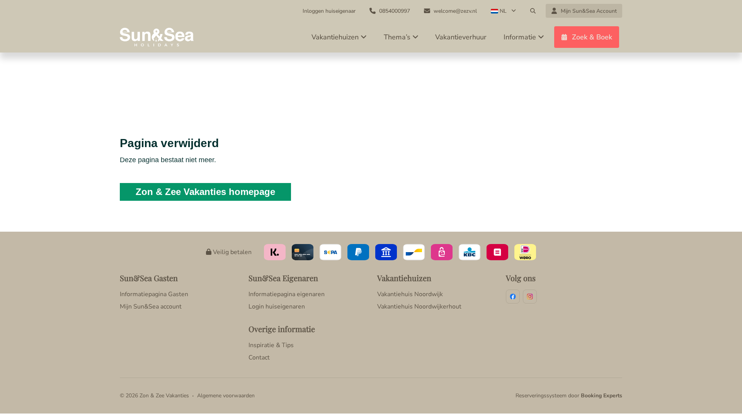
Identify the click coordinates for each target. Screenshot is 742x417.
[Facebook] (513, 296)
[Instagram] (530, 296)
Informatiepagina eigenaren (286, 294)
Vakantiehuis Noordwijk (410, 294)
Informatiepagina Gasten (154, 294)
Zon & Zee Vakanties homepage (205, 191)
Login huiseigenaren (276, 306)
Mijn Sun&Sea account (151, 306)
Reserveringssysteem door (569, 395)
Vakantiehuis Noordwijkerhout (419, 306)
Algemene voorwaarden (226, 395)
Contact (259, 357)
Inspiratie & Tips (271, 345)
